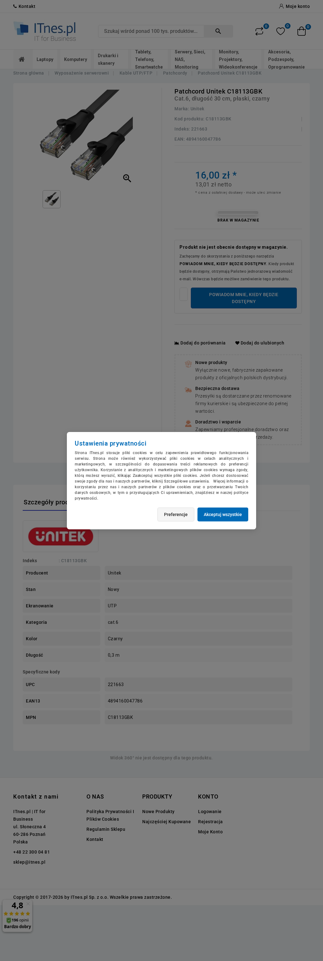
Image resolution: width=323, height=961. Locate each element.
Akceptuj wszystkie (223, 514)
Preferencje (176, 514)
